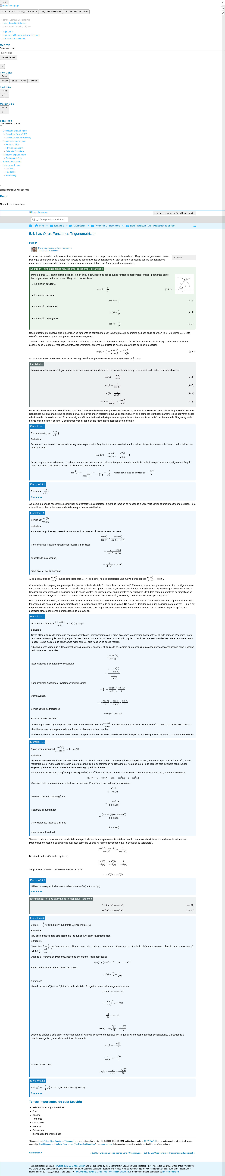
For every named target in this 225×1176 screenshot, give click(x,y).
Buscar (33, 220)
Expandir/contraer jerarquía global (32, 226)
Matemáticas (79, 226)
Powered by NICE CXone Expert (70, 1166)
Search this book (7, 48)
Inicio (42, 226)
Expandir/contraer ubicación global (194, 225)
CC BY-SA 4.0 (149, 1141)
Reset (4, 76)
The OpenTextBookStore (48, 251)
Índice (179, 257)
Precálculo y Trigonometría (108, 226)
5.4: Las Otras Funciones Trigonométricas (60, 1141)
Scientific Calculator (15, 151)
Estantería (59, 226)
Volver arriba (34, 1153)
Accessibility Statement (118, 1172)
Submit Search (8, 57)
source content (105, 1144)
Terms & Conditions (98, 1172)
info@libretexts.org (170, 1172)
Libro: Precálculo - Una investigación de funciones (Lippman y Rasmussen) (165, 226)
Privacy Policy (81, 1172)
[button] (10, 172)
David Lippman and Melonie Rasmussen (55, 248)
